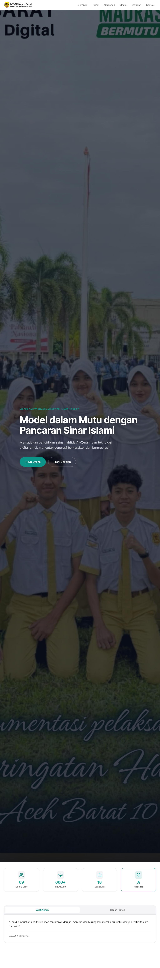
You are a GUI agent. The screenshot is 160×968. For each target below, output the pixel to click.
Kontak (150, 4)
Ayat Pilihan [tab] (42, 909)
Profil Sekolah (62, 461)
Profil (95, 4)
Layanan (136, 4)
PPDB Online (33, 461)
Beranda (83, 4)
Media (123, 4)
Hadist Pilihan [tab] (117, 909)
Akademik (109, 4)
